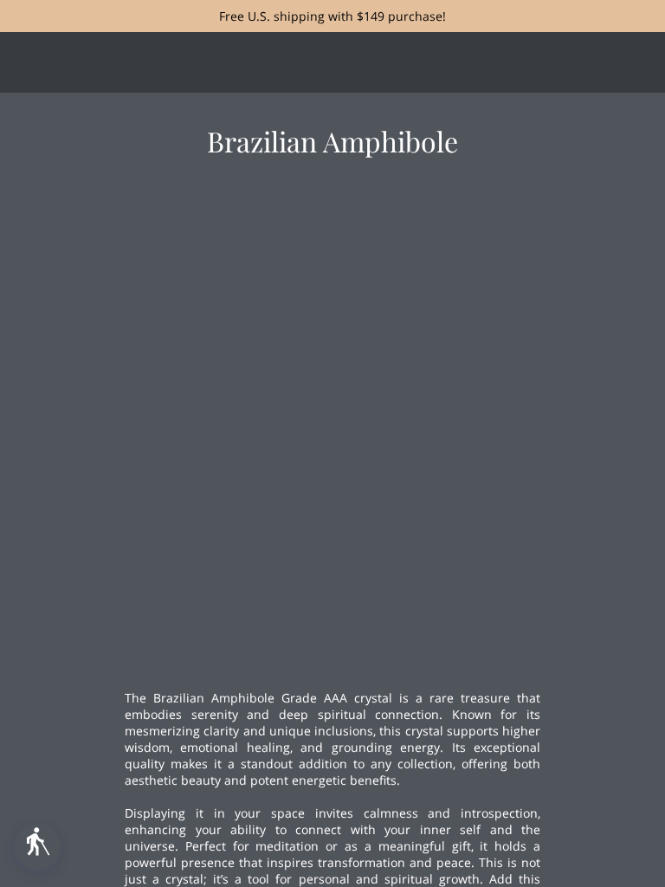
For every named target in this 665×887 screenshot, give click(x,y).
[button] (37, 846)
